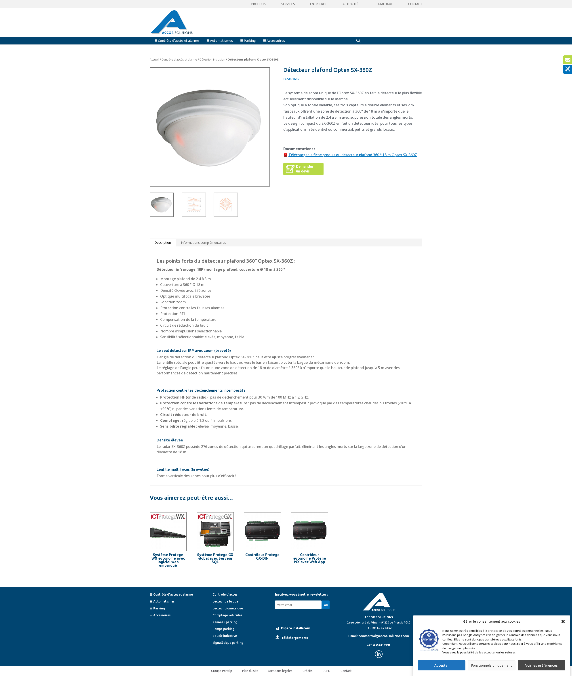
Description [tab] (162, 242)
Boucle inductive (224, 636)
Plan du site (250, 671)
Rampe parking (223, 629)
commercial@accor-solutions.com (384, 636)
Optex (265, 261)
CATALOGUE (384, 4)
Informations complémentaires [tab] (203, 242)
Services (288, 4)
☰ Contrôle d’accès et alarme (176, 40)
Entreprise (318, 4)
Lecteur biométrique (227, 608)
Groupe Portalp (221, 671)
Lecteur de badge (225, 601)
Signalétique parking (227, 643)
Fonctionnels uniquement (491, 665)
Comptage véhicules (227, 615)
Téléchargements (294, 638)
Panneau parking (224, 622)
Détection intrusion (212, 59)
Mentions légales (280, 671)
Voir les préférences (541, 665)
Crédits (308, 671)
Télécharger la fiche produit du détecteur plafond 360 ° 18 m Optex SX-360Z (352, 154)
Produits (258, 4)
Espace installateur (295, 628)
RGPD (326, 671)
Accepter (441, 665)
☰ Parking (248, 40)
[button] (563, 621)
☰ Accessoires (274, 40)
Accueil (154, 59)
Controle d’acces (224, 594)
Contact (415, 4)
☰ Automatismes (219, 40)
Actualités (351, 4)
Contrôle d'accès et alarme (179, 59)
